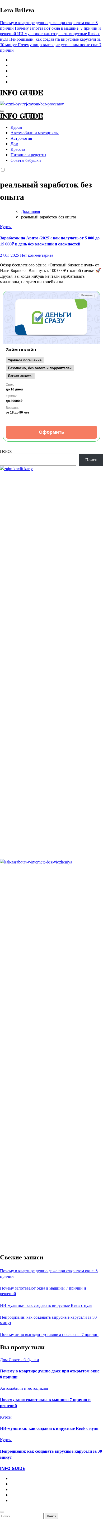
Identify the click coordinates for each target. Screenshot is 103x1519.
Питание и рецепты (28, 154)
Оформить (51, 432)
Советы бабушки (26, 160)
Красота (18, 149)
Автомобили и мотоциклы (35, 132)
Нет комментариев (37, 255)
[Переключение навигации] (2, 111)
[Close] (2, 1511)
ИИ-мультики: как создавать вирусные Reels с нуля (46, 1305)
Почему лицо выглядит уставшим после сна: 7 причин (49, 1334)
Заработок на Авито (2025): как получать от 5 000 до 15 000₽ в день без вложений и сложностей (50, 241)
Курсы (16, 127)
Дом (14, 143)
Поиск (6, 451)
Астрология (21, 138)
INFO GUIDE (21, 93)
